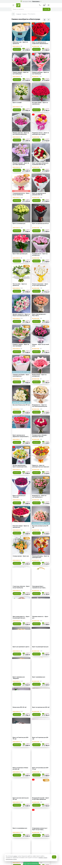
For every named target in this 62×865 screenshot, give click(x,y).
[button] (31, 863)
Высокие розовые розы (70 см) (40, 526)
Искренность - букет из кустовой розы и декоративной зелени (39, 496)
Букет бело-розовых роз (20, 253)
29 (21, 288)
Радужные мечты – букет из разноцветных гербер (40, 133)
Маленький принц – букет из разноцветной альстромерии (40, 557)
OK (54, 857)
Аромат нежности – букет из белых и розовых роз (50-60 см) (21, 315)
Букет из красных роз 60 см (40, 223)
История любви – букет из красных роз (40, 103)
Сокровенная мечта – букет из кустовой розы (21, 194)
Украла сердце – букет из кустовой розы (20, 73)
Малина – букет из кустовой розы (40, 345)
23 (21, 832)
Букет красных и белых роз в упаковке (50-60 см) (40, 163)
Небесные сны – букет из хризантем (20, 43)
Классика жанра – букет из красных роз (21, 526)
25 (40, 409)
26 (40, 197)
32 (40, 530)
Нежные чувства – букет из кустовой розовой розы (21, 133)
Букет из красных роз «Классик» (19, 496)
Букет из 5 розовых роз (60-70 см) (40, 768)
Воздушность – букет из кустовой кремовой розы (39, 405)
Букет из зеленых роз (19, 223)
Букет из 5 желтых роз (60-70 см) (21, 738)
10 (40, 651)
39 (40, 862)
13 (20, 227)
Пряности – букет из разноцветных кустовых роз (40, 466)
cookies (15, 856)
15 (40, 318)
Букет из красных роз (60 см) (40, 707)
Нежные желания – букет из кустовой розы (40, 73)
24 (40, 167)
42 (40, 560)
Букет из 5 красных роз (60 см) (40, 738)
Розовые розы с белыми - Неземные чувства (39, 436)
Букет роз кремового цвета (21, 646)
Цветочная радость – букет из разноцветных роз (21, 617)
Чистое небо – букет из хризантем (20, 284)
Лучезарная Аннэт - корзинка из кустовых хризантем (38, 587)
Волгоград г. (36, 1)
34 (21, 771)
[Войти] (48, 5)
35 (21, 197)
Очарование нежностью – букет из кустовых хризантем (40, 829)
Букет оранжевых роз (38, 677)
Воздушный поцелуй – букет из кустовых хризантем (40, 798)
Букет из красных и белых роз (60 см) (20, 768)
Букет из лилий (17, 102)
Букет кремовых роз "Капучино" (19, 677)
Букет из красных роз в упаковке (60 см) (39, 194)
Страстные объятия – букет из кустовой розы (21, 587)
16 (20, 106)
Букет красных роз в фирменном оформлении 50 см (21, 436)
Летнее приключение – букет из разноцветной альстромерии (20, 466)
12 (40, 499)
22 (40, 802)
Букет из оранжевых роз (20, 828)
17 (40, 258)
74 (40, 46)
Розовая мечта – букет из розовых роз (39, 254)
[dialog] (40, 5)
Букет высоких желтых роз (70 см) (21, 798)
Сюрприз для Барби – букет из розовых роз (21, 375)
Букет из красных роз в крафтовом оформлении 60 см (40, 43)
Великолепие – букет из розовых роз (39, 375)
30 (40, 137)
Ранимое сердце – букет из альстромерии (21, 345)
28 (40, 620)
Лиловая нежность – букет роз (40, 617)
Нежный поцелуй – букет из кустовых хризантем (21, 163)
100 (21, 862)
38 (21, 409)
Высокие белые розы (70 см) (21, 405)
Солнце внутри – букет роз (21, 556)
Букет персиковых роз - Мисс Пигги (39, 315)
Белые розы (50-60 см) (19, 707)
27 (40, 288)
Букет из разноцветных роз (40, 646)
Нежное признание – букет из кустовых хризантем (40, 284)
